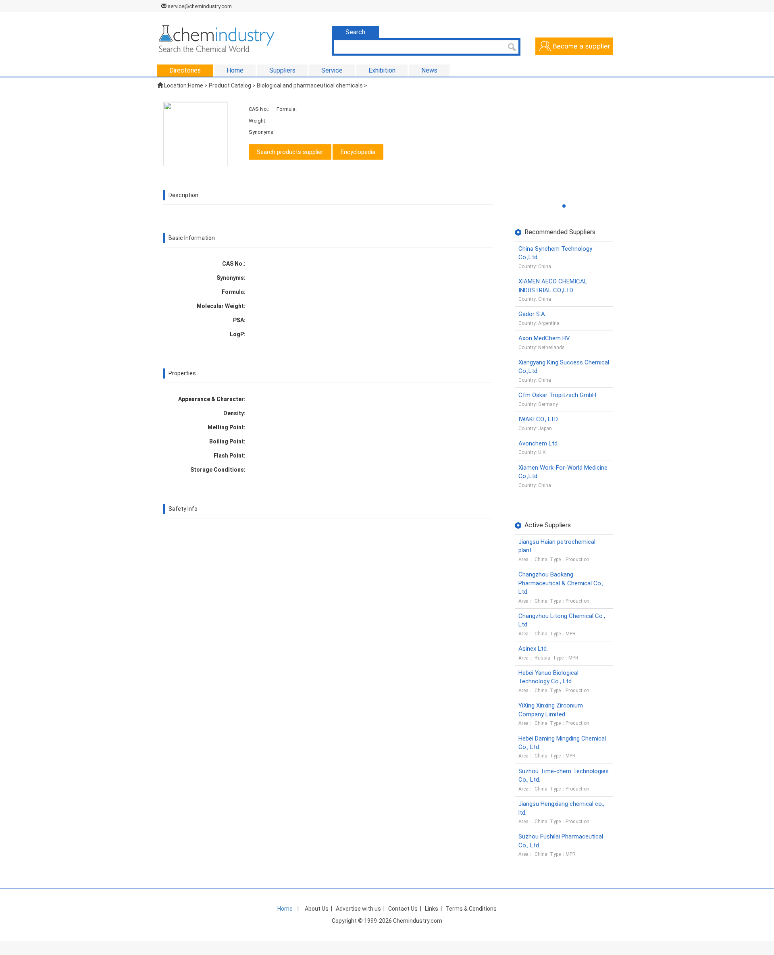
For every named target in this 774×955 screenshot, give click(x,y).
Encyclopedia (358, 152)
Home (195, 85)
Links (431, 908)
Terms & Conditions (471, 908)
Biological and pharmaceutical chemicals (310, 85)
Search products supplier (290, 152)
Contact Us (403, 908)
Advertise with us (358, 908)
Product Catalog (230, 85)
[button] (564, 206)
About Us (317, 908)
